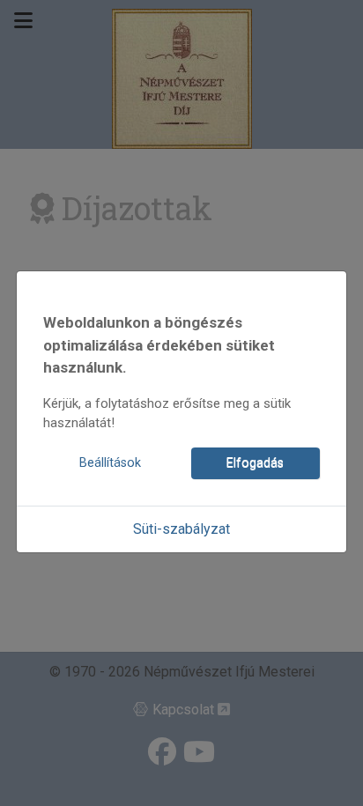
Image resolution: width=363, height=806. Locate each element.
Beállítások (110, 462)
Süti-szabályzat (181, 529)
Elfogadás (255, 462)
